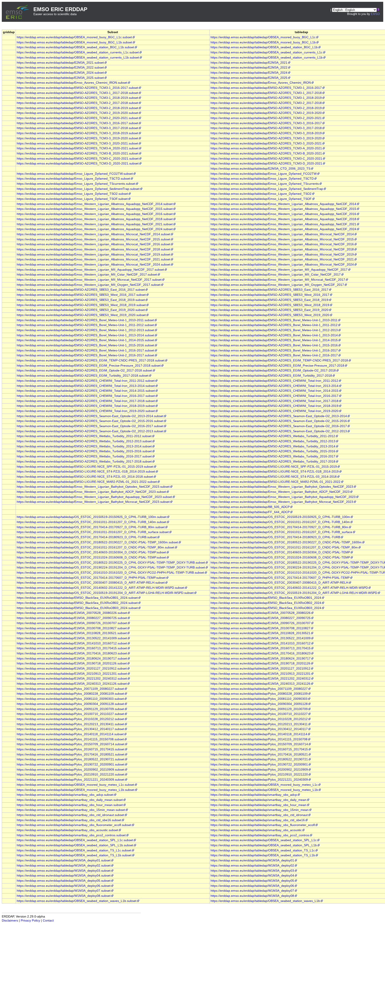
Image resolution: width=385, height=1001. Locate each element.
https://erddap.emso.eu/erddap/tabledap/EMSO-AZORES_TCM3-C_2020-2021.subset (78, 158)
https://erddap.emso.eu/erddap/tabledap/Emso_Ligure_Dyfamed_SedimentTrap (267, 189)
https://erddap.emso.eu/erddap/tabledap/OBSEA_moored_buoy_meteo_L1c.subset (75, 784)
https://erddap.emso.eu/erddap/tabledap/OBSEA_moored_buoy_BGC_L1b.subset (74, 42)
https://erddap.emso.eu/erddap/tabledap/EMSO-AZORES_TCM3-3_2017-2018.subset (77, 128)
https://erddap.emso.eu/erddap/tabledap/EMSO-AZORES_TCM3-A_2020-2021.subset (77, 148)
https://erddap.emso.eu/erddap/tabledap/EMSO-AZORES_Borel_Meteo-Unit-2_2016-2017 (274, 355)
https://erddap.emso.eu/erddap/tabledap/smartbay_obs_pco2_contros (260, 835)
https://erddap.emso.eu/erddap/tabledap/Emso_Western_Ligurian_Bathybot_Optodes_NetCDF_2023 (282, 486)
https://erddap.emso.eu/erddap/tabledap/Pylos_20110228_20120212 (259, 719)
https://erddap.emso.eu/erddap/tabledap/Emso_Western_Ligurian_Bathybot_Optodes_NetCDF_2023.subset (93, 486)
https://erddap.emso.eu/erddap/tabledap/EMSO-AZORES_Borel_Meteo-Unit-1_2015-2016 (274, 345)
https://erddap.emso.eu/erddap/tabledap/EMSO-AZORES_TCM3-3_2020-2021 (266, 143)
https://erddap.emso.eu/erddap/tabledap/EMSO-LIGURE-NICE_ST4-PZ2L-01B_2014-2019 (275, 471)
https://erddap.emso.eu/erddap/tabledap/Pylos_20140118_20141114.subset (70, 734)
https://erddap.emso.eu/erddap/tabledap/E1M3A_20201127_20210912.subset (72, 668)
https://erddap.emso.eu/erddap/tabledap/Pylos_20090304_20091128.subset (70, 704)
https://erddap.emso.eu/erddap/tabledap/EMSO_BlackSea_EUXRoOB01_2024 (266, 597)
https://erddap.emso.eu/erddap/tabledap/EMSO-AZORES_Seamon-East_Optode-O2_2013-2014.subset (90, 416)
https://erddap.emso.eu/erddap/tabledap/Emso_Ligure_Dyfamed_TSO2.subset (72, 193)
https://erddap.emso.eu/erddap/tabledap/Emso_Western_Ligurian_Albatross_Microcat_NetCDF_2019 (282, 254)
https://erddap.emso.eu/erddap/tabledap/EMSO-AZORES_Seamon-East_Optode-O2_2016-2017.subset (90, 426)
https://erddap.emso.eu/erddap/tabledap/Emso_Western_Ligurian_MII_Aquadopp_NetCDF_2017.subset (90, 269)
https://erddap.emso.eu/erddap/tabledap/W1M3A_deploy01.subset (64, 860)
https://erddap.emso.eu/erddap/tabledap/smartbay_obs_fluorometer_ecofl (263, 825)
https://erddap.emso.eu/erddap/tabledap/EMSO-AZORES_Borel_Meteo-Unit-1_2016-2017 (274, 350)
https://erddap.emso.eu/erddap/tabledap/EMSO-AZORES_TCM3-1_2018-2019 (266, 97)
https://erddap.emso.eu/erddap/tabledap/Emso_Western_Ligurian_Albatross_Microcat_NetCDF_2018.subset (93, 249)
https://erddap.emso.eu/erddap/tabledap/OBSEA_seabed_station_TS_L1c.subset (74, 850)
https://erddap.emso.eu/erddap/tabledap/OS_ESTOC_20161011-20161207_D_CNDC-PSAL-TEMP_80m (284, 547)
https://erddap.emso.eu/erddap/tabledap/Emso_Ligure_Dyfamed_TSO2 (261, 193)
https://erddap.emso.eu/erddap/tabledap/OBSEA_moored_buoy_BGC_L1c (263, 37)
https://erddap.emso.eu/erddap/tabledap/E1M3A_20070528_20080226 (261, 613)
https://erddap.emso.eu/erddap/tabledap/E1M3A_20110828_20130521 (260, 633)
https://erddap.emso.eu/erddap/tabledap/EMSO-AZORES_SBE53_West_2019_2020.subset (81, 315)
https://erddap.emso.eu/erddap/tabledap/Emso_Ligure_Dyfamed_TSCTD (262, 178)
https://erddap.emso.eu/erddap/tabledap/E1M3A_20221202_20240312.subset (72, 678)
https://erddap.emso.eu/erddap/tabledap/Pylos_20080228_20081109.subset (70, 693)
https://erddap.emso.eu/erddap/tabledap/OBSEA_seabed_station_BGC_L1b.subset (75, 47)
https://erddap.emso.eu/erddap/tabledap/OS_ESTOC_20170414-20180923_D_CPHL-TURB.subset (87, 537)
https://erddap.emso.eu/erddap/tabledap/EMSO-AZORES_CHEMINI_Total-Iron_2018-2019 (274, 406)
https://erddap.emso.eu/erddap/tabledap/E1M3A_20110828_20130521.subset (72, 633)
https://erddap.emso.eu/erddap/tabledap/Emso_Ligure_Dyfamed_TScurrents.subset (76, 183)
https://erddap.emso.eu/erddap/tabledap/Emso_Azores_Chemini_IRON (261, 82)
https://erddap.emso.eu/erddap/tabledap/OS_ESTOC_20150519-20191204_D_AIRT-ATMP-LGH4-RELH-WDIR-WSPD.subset (105, 593)
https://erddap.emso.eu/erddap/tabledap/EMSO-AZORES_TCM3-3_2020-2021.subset (77, 143)
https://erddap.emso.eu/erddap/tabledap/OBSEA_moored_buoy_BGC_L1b (263, 42)
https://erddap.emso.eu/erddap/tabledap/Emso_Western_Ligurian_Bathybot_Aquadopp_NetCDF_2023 (283, 497)
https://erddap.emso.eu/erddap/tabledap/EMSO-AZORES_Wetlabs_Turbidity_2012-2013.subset (84, 441)
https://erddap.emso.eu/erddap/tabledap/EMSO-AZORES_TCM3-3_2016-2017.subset (77, 123)
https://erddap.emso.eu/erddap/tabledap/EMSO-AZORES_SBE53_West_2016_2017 (270, 294)
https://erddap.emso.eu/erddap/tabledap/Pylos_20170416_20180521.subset (70, 754)
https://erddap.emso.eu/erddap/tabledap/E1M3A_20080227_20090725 (261, 618)
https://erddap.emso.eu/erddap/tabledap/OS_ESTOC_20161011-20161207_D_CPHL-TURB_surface (281, 532)
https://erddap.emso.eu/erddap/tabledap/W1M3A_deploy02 (252, 865)
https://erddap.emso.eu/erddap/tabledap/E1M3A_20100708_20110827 (260, 628)
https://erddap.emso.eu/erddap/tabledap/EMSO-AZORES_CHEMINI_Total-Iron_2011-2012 (274, 380)
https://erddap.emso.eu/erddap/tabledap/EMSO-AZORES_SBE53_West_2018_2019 (270, 305)
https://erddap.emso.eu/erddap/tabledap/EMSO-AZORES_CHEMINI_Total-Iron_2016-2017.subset (86, 396)
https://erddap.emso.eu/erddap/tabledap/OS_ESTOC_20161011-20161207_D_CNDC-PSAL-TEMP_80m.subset (95, 547)
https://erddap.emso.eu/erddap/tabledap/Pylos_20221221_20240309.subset (70, 779)
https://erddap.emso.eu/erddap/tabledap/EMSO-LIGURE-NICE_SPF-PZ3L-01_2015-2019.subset (85, 466)
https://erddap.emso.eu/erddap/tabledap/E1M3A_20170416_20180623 (261, 653)
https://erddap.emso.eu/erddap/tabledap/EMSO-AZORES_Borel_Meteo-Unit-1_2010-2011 (274, 320)
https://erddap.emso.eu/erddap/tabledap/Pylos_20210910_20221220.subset (70, 774)
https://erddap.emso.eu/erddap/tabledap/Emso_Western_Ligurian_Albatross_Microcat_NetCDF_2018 (282, 249)
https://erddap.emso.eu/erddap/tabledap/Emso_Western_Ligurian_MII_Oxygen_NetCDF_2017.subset (88, 284)
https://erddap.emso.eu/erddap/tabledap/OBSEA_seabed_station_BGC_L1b (264, 47)
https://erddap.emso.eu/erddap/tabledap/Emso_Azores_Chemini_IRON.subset (72, 82)
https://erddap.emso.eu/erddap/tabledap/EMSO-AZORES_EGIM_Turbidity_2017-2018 (271, 375)
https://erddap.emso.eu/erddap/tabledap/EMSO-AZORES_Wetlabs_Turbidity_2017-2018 (273, 461)
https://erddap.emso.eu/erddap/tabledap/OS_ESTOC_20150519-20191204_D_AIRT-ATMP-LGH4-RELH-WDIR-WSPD (294, 593)
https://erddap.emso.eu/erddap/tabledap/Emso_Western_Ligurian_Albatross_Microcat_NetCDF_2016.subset (93, 244)
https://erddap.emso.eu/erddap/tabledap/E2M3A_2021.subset (60, 62)
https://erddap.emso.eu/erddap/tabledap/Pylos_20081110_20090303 (259, 698)
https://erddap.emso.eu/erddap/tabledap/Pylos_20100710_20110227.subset (70, 714)
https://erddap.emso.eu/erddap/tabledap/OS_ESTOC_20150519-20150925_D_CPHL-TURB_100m (280, 517)
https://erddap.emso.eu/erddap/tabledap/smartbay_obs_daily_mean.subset (70, 800)
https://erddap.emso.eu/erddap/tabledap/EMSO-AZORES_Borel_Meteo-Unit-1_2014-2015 (274, 340)
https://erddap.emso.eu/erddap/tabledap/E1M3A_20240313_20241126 (260, 683)
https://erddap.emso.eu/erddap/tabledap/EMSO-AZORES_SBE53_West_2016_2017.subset (81, 294)
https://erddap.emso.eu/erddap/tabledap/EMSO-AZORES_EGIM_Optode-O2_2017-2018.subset (84, 370)
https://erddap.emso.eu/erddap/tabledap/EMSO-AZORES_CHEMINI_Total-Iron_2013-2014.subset (86, 386)
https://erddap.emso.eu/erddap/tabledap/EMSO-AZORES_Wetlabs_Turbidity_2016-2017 (273, 456)
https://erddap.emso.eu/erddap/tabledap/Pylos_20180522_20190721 (259, 759)
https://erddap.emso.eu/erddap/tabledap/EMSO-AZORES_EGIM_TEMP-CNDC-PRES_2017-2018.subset (90, 360)
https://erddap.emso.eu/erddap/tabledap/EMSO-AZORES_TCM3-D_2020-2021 (266, 163)
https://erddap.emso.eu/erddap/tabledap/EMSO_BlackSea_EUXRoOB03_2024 (266, 608)
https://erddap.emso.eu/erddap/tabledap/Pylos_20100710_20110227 (259, 714)
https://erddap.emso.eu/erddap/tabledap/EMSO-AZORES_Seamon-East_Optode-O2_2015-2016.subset (90, 421)
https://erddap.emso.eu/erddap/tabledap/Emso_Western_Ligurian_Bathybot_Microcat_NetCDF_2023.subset (93, 502)
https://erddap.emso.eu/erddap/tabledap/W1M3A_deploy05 (252, 880)
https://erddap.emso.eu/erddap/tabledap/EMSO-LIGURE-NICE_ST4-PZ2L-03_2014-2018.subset (85, 476)
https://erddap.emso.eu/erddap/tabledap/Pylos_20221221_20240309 (259, 779)
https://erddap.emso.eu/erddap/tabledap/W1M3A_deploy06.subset (64, 885)
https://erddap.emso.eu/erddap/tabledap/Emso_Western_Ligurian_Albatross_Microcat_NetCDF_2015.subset (93, 239)
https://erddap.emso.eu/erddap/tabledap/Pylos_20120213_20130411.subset (70, 724)
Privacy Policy (30, 920)
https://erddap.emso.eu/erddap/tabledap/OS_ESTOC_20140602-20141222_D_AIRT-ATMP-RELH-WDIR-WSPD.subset (100, 587)
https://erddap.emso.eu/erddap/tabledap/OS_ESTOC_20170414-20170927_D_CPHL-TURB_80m (279, 527)
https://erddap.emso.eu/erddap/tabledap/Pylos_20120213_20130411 (259, 724)
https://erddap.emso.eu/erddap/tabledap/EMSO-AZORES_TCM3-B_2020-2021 (266, 153)
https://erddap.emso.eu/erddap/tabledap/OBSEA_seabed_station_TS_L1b (263, 855)
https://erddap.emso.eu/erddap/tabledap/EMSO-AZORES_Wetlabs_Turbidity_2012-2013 (273, 441)
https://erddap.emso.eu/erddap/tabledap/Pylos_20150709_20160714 (259, 744)
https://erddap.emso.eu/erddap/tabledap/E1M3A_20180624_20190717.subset (72, 658)
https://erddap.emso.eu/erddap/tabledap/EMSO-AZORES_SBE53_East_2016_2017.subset (81, 289)
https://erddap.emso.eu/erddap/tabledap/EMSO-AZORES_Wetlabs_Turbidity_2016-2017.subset (84, 456)
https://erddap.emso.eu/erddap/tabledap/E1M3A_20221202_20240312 (261, 678)
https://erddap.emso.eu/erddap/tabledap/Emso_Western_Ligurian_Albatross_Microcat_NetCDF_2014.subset (93, 234)
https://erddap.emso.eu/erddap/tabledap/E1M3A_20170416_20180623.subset (72, 653)
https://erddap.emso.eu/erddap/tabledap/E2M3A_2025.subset (60, 77)
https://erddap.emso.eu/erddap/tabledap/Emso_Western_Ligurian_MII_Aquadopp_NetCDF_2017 (279, 269)
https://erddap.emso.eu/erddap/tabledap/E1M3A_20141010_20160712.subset (72, 643)
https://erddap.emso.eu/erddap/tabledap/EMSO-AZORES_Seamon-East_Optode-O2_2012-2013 (279, 431)
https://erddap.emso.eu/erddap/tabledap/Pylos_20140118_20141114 (259, 734)
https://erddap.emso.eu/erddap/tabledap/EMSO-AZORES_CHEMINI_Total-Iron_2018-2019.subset (86, 406)
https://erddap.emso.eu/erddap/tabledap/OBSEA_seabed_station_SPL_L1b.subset (75, 845)
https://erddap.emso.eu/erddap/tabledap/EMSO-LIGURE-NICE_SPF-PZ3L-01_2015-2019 (274, 466)
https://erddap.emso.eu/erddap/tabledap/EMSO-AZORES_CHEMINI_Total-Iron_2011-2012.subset (86, 380)
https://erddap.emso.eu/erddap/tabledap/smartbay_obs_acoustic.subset (67, 830)
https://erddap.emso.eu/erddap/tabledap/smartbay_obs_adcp (254, 794)
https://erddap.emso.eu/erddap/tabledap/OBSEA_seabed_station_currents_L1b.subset (78, 57)
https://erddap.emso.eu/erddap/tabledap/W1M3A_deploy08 (252, 895)
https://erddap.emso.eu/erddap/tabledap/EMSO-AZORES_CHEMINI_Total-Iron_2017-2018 (274, 401)
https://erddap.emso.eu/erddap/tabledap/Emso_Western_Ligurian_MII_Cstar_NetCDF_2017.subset (87, 274)
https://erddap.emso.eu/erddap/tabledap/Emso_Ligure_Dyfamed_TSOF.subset (72, 199)
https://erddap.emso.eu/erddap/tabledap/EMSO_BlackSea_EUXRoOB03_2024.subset (77, 608)
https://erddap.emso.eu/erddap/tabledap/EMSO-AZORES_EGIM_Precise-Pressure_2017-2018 (277, 365)
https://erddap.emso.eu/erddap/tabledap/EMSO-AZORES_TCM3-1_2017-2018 (266, 93)
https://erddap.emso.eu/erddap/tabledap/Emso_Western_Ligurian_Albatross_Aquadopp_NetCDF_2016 (283, 214)
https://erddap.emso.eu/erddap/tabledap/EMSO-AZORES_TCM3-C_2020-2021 (266, 158)
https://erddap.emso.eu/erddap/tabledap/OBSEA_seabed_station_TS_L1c (263, 850)
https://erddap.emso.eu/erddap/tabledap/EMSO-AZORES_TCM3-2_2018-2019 (266, 108)
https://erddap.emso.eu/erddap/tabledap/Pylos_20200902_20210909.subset (70, 769)
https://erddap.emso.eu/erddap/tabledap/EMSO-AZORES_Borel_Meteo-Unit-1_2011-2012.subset (85, 325)
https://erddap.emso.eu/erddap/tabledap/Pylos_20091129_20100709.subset (70, 709)
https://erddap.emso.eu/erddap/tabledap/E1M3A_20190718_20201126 (260, 663)
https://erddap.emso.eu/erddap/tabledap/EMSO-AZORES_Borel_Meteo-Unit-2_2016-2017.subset (85, 355)
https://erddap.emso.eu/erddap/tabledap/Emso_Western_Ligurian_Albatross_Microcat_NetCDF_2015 (282, 239)
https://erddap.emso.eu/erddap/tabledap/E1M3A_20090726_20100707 (261, 623)
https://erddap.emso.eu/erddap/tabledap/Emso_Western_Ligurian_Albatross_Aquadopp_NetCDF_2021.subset (95, 224)
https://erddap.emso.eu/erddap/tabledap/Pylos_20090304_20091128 (259, 704)
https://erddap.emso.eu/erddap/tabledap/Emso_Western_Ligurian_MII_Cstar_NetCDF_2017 (276, 274)
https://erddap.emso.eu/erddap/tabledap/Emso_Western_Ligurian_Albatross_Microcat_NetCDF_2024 (282, 264)
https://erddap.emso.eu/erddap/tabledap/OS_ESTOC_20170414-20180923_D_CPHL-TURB (275, 537)
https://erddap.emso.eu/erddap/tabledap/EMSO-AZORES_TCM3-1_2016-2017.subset (77, 87)
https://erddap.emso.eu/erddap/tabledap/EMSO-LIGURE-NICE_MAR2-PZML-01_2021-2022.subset (87, 481)
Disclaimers (10, 920)
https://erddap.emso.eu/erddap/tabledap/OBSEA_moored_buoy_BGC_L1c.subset (74, 37)
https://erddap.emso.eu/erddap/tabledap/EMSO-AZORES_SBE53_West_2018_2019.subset (81, 305)
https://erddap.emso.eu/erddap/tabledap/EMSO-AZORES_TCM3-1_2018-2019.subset (77, 97)
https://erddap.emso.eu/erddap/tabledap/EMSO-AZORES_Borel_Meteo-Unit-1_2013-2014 (274, 335)
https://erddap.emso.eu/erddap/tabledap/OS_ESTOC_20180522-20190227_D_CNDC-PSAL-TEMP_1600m (286, 542)
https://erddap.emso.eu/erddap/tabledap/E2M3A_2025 (249, 77)
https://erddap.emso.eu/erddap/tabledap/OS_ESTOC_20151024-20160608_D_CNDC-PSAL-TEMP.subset (91, 557)
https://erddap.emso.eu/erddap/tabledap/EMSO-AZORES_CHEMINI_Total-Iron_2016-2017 (274, 396)
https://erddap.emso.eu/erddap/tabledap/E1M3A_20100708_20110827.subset (72, 628)
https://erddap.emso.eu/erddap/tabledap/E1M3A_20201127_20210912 (260, 668)
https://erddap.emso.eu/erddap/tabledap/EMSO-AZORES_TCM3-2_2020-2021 (266, 118)
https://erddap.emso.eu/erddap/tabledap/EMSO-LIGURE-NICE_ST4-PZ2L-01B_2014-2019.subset (86, 471)
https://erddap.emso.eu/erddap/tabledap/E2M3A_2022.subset (60, 67)
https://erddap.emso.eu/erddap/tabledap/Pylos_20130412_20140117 (259, 729)
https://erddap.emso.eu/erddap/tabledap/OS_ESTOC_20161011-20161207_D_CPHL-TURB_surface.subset (93, 532)
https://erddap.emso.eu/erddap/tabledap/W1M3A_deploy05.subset (64, 880)
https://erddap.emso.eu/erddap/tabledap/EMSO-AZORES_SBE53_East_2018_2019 (269, 300)
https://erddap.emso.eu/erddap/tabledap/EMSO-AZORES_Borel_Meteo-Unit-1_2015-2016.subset (85, 345)
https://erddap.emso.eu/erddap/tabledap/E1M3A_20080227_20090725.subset (72, 618)
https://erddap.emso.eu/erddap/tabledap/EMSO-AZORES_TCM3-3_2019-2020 (266, 138)
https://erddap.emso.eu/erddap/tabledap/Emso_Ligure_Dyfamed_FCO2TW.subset (75, 173)
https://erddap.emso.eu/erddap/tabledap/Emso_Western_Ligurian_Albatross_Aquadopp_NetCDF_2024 (283, 229)
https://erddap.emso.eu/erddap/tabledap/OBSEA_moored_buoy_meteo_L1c (264, 784)
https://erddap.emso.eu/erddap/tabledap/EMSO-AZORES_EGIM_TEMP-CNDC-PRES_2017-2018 (279, 360)
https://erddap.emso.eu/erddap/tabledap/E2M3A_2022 (249, 67)
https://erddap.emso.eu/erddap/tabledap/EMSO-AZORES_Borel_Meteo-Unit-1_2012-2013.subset (85, 330)
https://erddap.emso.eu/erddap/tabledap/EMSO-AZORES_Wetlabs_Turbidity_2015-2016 (273, 451)
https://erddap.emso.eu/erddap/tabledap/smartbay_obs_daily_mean (258, 800)
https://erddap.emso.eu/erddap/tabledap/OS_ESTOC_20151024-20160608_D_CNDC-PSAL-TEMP (280, 557)
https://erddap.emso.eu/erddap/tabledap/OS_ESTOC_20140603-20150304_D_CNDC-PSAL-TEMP (280, 552)
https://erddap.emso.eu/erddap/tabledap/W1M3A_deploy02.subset (64, 865)
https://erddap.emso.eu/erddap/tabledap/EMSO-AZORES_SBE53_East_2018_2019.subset (81, 300)
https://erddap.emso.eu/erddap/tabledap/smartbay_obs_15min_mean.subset (71, 810)
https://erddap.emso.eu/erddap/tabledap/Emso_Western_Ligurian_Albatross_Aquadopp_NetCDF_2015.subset (95, 209)
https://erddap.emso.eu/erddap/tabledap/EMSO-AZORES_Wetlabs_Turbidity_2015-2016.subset (84, 451)
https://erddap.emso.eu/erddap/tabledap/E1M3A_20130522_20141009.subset (72, 638)
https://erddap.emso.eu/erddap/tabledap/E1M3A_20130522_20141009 (261, 638)
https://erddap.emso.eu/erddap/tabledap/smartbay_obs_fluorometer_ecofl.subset (74, 825)
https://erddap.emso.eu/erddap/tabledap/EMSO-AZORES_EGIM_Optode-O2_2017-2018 (273, 370)
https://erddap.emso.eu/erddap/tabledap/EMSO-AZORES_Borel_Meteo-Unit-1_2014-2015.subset (85, 340)
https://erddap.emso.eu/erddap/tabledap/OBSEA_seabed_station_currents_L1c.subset (78, 52)
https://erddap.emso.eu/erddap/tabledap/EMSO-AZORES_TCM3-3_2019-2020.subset (77, 138)
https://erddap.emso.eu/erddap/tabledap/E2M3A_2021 (249, 62)
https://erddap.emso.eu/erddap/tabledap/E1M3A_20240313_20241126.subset (72, 683)
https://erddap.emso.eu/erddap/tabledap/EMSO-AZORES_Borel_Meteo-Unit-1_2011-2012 (274, 325)
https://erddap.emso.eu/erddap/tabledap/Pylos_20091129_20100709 (259, 709)
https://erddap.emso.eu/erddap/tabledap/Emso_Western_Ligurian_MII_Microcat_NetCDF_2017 (278, 279)
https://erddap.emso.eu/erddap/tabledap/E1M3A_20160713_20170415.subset (72, 648)
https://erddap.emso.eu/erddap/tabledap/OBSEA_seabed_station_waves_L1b (265, 901)
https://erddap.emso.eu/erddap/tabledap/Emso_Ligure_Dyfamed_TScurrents (265, 183)
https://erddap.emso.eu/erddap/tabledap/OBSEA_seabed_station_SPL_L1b (264, 845)
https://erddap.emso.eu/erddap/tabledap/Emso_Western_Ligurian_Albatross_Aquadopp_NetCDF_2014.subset (95, 204)
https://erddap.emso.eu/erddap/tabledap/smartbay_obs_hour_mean (258, 805)
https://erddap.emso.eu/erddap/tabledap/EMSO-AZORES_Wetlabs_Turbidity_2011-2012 (273, 436)
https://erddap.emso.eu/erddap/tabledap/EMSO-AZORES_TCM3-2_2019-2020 (266, 113)
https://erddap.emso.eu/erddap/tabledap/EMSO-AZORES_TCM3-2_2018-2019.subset (77, 108)
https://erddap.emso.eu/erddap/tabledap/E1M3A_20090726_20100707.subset (72, 623)
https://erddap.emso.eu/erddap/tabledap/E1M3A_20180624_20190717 (261, 658)
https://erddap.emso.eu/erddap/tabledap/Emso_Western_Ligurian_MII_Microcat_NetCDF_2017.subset (89, 279)
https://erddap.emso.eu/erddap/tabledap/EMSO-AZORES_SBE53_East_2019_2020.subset (81, 310)
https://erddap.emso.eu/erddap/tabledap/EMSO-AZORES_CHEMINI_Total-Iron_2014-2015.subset (86, 390)
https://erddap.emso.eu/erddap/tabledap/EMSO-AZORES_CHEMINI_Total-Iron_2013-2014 (274, 386)
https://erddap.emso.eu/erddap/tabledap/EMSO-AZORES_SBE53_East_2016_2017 (269, 289)
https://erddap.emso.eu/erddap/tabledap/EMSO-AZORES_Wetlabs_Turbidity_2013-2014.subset (84, 446)
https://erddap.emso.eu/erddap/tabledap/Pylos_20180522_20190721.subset (70, 759)
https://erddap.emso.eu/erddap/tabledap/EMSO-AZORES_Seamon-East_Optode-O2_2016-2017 (279, 426)
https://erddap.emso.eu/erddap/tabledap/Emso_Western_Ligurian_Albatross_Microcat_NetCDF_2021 (282, 259)
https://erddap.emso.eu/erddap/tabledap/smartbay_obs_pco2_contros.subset (71, 835)
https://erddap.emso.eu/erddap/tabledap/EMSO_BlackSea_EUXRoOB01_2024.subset (77, 597)
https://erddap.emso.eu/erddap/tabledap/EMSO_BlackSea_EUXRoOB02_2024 (266, 603)
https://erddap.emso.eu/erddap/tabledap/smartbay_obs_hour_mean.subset (70, 805)
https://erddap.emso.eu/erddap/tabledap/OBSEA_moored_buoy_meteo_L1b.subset (75, 790)
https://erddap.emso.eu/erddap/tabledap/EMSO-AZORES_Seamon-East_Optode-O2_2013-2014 (279, 416)
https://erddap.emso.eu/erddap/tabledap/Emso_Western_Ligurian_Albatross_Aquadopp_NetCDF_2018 (283, 219)
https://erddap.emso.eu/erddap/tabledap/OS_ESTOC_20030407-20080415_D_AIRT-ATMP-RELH (279, 582)
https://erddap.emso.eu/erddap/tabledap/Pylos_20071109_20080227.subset (70, 688)
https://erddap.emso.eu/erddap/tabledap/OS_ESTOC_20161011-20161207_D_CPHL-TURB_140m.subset (91, 522)
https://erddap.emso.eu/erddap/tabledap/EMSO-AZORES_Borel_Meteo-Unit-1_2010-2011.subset (85, 320)
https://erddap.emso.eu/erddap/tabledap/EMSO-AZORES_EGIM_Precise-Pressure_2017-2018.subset (89, 365)
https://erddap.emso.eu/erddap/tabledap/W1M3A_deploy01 (252, 860)
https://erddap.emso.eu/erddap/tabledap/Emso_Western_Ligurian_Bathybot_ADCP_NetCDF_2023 (280, 491)
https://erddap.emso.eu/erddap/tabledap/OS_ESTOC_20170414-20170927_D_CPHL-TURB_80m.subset (91, 527)
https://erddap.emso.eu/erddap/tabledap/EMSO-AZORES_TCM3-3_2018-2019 (266, 133)
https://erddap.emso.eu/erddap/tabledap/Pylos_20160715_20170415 (259, 749)
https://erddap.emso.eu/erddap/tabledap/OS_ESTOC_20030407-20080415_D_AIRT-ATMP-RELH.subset (91, 582)
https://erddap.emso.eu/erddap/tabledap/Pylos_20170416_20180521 (259, 754)
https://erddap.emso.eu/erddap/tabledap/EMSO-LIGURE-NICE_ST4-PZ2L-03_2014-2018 (274, 476)
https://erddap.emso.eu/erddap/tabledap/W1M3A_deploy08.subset (64, 895)
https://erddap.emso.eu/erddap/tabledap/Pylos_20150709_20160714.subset (70, 744)
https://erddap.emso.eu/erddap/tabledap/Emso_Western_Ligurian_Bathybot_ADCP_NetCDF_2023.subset (91, 491)
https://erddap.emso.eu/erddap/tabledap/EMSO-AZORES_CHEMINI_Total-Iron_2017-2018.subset (86, 401)
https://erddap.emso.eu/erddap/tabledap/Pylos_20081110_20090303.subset (70, 698)
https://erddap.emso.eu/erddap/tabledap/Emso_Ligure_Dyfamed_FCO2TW (264, 173)
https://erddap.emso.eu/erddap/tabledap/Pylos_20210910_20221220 (259, 774)
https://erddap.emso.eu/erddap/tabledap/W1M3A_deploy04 (252, 875)
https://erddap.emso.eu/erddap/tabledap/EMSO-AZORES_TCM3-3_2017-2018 (266, 128)
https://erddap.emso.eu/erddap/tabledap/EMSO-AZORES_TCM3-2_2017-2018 (266, 103)
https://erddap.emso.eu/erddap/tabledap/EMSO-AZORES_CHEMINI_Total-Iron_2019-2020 (274, 411)
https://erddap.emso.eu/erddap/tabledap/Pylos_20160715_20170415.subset (70, 749)
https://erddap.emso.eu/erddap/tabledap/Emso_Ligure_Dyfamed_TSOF (261, 199)
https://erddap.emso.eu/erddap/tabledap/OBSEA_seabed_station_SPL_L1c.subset (75, 840)
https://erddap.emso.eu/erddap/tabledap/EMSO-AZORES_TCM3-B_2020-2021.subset (77, 153)
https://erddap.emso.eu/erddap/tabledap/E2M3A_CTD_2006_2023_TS (260, 168)
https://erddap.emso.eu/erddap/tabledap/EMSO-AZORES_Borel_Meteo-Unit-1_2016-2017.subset (85, 350)
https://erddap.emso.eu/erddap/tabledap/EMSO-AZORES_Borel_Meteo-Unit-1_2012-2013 (274, 330)
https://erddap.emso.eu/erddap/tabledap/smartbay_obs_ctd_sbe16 (258, 820)
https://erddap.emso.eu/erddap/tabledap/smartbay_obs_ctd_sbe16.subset (69, 820)
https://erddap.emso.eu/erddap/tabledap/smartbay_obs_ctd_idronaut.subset (70, 815)
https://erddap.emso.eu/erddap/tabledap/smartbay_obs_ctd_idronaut (259, 815)
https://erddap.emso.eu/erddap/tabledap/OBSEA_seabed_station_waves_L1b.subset (76, 901)
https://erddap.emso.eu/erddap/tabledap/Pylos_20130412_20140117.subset (70, 729)
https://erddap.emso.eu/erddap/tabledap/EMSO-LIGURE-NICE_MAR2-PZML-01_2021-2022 (275, 481)
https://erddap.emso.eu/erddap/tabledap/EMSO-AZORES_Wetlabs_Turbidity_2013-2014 (273, 446)
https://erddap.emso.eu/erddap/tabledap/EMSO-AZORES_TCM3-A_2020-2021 (266, 148)
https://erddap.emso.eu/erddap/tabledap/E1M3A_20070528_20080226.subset (72, 613)
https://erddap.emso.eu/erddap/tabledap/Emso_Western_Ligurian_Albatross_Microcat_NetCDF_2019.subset (93, 254)
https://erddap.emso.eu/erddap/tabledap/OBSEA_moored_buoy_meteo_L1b (264, 790)
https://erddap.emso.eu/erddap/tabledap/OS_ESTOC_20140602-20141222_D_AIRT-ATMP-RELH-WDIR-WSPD (289, 587)
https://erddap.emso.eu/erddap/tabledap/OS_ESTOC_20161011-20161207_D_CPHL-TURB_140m (280, 522)
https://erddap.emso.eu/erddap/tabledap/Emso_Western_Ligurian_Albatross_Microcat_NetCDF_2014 (282, 234)
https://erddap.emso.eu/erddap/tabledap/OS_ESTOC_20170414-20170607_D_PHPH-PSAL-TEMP (280, 577)
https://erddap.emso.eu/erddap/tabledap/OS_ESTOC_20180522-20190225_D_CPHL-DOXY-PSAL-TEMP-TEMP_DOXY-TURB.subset (111, 562)
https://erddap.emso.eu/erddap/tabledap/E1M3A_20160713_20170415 (261, 648)
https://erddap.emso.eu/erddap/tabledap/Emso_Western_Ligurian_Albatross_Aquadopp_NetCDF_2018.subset (95, 219)
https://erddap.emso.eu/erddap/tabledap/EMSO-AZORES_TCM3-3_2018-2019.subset (77, 133)
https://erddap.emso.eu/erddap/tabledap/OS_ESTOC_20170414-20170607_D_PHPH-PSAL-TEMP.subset (91, 577)
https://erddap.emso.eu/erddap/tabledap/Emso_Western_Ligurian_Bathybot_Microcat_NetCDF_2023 (282, 502)
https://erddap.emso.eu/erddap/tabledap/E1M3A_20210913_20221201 (261, 673)
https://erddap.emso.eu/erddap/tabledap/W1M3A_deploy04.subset (64, 875)
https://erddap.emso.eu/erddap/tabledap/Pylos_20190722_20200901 (259, 764)
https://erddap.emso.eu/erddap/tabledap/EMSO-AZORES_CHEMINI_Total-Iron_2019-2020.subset (86, 411)
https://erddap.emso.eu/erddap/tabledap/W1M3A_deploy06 (252, 885)
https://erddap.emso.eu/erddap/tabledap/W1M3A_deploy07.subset (64, 890)
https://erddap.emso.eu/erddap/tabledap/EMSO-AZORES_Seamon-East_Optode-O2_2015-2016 (279, 421)
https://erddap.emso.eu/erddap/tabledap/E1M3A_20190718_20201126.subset (72, 663)
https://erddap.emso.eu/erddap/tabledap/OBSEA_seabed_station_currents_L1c (266, 52)
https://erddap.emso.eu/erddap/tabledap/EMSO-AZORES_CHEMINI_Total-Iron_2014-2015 (274, 390)
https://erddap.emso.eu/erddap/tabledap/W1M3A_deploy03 (252, 870)
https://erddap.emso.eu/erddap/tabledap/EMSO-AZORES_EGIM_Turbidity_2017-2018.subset (82, 375)
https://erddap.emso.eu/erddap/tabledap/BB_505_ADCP (250, 507)
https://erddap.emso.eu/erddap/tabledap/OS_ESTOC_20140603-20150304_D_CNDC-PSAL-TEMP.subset (91, 552)
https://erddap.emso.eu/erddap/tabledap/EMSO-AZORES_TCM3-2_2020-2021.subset (77, 118)
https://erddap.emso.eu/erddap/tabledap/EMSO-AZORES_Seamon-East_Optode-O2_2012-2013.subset (90, 431)
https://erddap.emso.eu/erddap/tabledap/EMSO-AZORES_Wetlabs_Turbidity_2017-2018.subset (84, 461)
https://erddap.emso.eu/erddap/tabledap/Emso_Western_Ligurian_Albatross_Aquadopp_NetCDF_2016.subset (95, 214)
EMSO (375, 14)
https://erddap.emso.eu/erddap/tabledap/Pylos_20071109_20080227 (259, 688)
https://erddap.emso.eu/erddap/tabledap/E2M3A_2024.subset (60, 72)
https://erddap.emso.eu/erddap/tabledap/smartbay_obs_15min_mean (260, 810)
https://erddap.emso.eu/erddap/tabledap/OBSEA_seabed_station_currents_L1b (267, 57)
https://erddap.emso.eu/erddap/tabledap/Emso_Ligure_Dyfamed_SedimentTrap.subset (78, 189)
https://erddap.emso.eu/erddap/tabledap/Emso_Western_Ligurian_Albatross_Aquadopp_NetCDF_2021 (283, 224)
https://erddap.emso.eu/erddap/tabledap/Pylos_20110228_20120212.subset (70, 719)
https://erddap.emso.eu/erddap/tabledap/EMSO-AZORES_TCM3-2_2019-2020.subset (77, 113)
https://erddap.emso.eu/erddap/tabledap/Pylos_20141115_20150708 (259, 739)
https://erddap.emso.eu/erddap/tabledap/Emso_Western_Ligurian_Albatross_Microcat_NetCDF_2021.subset (93, 259)
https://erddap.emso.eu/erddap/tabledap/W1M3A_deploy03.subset (64, 870)
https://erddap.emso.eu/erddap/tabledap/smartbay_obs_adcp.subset (65, 794)
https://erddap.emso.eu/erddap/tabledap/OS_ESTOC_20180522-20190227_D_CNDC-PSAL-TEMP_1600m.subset (97, 542)
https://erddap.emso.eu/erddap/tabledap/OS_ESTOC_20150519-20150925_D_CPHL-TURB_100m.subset (91, 517)
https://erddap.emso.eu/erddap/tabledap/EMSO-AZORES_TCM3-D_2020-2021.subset (78, 163)
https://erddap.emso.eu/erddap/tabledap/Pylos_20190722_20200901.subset (70, 764)
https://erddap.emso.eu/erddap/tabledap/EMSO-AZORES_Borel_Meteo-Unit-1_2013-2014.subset (85, 335)
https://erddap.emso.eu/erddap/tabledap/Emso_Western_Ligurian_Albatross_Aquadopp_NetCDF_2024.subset (95, 229)
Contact (48, 920)
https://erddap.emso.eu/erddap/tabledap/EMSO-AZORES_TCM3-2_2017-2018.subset (77, 103)
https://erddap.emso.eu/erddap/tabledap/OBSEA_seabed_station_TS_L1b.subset (74, 855)
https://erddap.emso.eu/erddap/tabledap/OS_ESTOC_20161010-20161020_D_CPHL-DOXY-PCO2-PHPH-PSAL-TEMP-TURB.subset (110, 572)
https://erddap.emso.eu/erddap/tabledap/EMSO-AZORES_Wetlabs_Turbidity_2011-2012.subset (84, 436)
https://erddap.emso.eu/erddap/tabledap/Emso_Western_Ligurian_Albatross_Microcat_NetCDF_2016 (282, 244)
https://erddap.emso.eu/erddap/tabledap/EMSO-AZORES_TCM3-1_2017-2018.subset (77, 93)
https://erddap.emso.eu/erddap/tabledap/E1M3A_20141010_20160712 (261, 643)
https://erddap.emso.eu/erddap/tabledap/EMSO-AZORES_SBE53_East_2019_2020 (269, 310)
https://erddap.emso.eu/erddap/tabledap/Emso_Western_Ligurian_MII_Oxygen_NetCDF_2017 (277, 284)
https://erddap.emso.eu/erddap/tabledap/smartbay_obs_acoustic (256, 830)
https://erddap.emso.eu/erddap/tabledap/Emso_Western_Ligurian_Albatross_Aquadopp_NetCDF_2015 (283, 209)
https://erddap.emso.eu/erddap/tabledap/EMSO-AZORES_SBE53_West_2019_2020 (270, 315)
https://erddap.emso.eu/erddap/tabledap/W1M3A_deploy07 (252, 890)
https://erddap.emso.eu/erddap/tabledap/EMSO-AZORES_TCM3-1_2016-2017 (266, 87)
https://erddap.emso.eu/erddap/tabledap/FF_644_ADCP (250, 512)
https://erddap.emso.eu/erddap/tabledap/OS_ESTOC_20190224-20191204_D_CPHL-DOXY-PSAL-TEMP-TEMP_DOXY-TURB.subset (111, 567)
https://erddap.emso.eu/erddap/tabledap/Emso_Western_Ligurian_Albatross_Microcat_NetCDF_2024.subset (93, 264)
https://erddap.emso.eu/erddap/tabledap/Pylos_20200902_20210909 (259, 769)
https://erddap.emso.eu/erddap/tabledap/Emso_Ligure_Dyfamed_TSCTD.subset (73, 178)
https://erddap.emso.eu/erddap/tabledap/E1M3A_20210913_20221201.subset (72, 673)
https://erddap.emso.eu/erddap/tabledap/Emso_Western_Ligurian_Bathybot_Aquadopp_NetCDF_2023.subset (94, 497)
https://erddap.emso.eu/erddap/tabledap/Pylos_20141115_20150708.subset (70, 739)
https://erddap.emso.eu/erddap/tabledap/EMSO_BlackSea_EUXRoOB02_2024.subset (77, 603)
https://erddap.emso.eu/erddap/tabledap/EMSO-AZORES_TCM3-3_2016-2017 (266, 123)
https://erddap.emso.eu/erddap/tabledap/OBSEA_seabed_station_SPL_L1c (264, 840)
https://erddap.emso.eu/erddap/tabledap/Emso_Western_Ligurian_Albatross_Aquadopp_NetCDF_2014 (283, 204)
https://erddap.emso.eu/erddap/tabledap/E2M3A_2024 (249, 72)
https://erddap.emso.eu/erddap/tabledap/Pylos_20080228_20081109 (259, 693)
